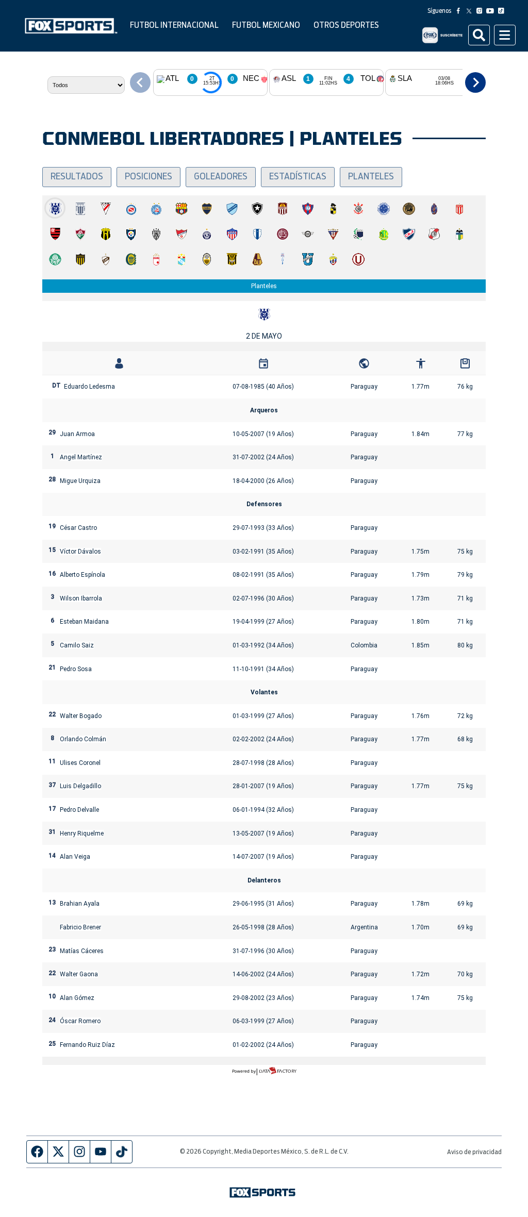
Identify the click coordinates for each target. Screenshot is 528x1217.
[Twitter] (471, 10)
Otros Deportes (346, 25)
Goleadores (221, 176)
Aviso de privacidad (474, 1152)
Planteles (371, 176)
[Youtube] (492, 10)
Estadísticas (297, 176)
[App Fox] (442, 35)
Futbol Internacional (174, 25)
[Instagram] (481, 10)
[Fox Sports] (71, 25)
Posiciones (148, 176)
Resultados (77, 176)
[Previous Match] (140, 82)
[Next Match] (475, 82)
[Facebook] (460, 10)
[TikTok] (503, 10)
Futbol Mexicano (266, 25)
